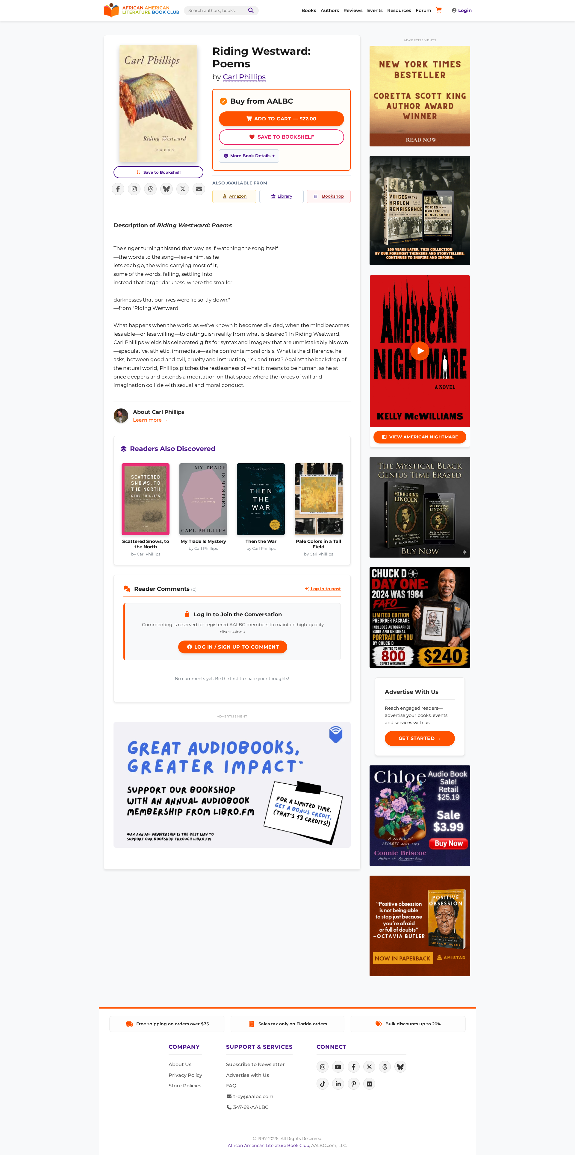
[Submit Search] (249, 10)
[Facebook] (354, 1067)
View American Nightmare (423, 437)
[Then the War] (261, 501)
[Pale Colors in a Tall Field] (319, 501)
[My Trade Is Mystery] (203, 501)
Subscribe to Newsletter (255, 1064)
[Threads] (385, 1067)
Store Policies (185, 1086)
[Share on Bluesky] (166, 189)
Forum (423, 10)
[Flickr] (369, 1084)
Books (309, 10)
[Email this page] (199, 189)
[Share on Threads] (150, 189)
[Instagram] (323, 1067)
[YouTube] (338, 1067)
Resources (399, 10)
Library (285, 196)
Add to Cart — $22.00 (284, 119)
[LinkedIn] (338, 1084)
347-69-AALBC (250, 1107)
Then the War (261, 541)
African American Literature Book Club (268, 1145)
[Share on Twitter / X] (182, 189)
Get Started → (420, 738)
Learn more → (150, 420)
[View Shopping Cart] (440, 10)
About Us (180, 1064)
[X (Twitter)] (369, 1067)
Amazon (238, 196)
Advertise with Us (247, 1075)
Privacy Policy (185, 1075)
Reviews (353, 10)
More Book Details (250, 155)
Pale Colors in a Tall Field (318, 544)
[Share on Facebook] (118, 189)
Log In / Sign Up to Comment (236, 647)
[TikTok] (323, 1084)
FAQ (231, 1086)
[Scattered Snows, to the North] (146, 501)
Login (465, 10)
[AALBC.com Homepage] (141, 10)
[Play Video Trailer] (419, 351)
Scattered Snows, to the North (145, 544)
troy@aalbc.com (252, 1096)
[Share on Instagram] (134, 189)
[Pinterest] (354, 1084)
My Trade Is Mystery (203, 541)
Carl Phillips (244, 76)
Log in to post (325, 588)
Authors (330, 10)
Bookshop (333, 196)
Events (375, 10)
